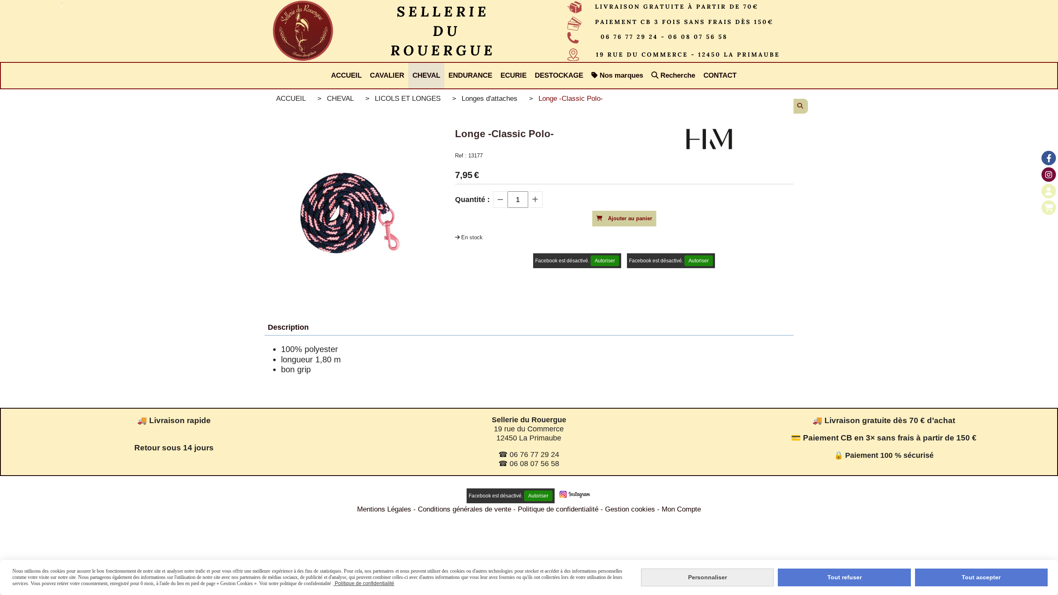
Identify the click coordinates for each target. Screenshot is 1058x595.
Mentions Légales (384, 509)
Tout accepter (981, 577)
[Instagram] (1048, 174)
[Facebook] (1048, 158)
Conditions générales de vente (464, 509)
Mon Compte (681, 509)
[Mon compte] (1048, 191)
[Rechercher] (801, 106)
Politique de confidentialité (558, 509)
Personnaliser (707, 577)
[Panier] (1048, 207)
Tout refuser (844, 577)
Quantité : (472, 199)
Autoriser (605, 261)
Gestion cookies (631, 509)
